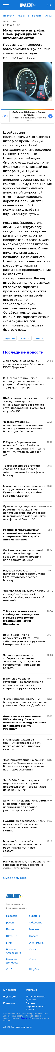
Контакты (9, 1003)
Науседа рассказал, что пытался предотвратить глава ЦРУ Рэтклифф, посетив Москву (24, 575)
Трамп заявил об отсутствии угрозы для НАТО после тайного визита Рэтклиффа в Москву (23, 470)
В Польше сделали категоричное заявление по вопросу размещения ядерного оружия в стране (23, 683)
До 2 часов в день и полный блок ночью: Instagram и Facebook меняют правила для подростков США (23, 555)
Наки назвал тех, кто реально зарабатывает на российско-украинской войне (24, 865)
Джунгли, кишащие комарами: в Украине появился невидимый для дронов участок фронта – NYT (25, 805)
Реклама (31, 989)
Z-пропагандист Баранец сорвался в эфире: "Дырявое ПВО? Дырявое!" (23, 364)
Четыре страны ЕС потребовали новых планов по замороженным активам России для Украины (23, 426)
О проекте (9, 989)
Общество (25, 338)
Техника (39, 338)
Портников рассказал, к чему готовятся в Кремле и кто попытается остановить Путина (24, 825)
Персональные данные (35, 998)
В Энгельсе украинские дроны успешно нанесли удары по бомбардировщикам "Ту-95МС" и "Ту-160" (25, 382)
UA (49, 5)
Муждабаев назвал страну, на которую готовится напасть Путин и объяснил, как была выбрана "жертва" (24, 491)
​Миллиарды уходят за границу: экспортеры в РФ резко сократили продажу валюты (22, 744)
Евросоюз (10, 338)
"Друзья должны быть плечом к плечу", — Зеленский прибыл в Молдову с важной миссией (24, 595)
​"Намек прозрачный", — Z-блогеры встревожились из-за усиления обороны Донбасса (25, 702)
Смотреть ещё (15, 878)
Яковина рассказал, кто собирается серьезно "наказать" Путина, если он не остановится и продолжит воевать (24, 661)
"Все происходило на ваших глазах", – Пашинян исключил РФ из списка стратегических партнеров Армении (24, 764)
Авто (15, 21)
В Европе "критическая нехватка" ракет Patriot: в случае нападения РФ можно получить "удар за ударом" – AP (24, 449)
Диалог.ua (25, 1018)
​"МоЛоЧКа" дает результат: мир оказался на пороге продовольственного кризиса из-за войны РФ (24, 785)
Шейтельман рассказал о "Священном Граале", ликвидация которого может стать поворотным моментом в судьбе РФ (24, 405)
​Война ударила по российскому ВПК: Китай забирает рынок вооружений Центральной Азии (24, 639)
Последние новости (23, 352)
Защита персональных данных (35, 1006)
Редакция (9, 996)
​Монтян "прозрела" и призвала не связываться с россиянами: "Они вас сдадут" (22, 846)
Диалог (6, 21)
